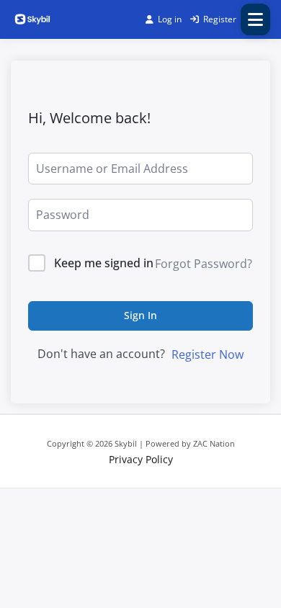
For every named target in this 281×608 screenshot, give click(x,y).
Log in (170, 19)
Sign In (140, 315)
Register (219, 19)
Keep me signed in (103, 263)
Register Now (207, 354)
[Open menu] (255, 19)
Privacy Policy (141, 459)
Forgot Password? (203, 264)
